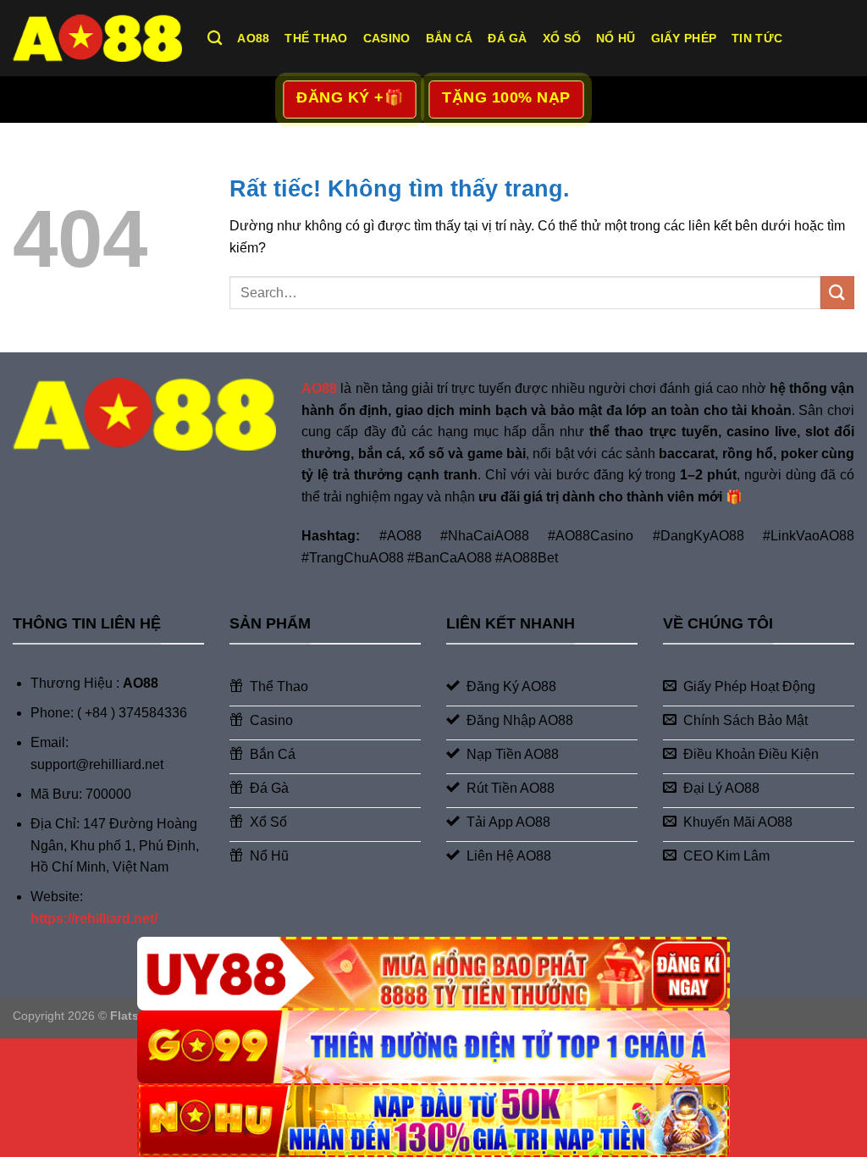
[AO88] (97, 37)
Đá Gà (507, 38)
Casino (387, 38)
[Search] (214, 38)
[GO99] (433, 1047)
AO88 (253, 38)
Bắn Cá (449, 38)
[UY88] (433, 973)
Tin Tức (757, 38)
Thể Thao (315, 38)
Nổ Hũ (615, 38)
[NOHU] (433, 1120)
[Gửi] (837, 292)
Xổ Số (562, 38)
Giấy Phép (684, 38)
